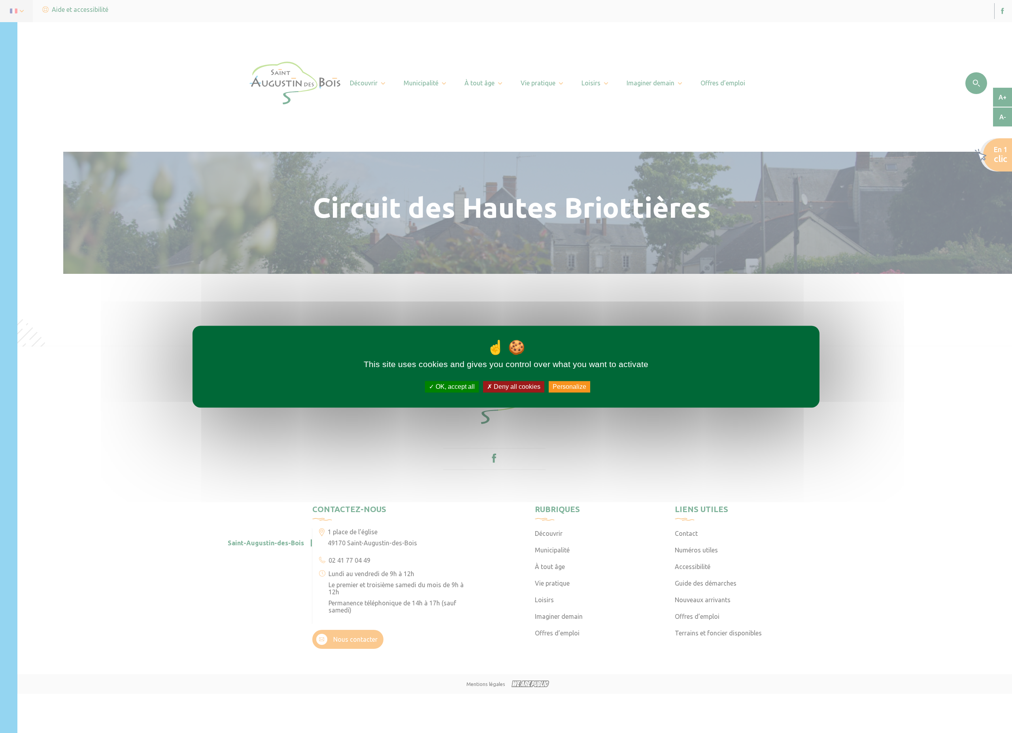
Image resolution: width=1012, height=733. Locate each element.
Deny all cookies (516, 386)
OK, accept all (454, 386)
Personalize (569, 386)
